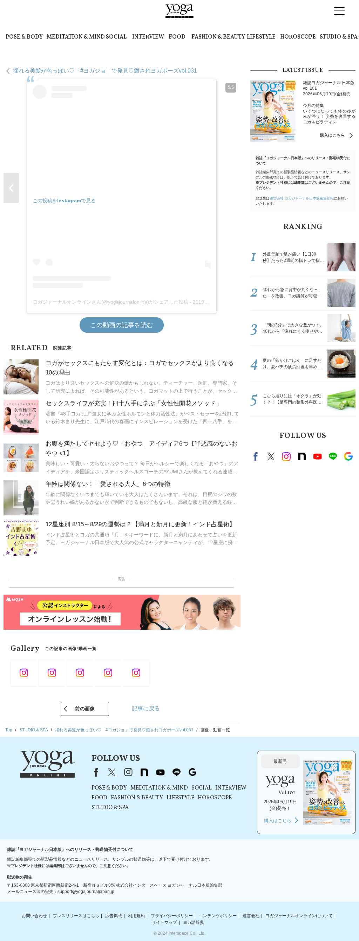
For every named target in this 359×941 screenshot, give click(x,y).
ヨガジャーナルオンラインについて (299, 915)
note (301, 456)
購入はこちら (332, 135)
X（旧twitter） (271, 456)
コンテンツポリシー (218, 915)
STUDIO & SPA (339, 37)
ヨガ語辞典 (193, 922)
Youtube (317, 456)
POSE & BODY (24, 37)
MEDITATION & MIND (76, 37)
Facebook (256, 456)
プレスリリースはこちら (76, 915)
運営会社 (251, 915)
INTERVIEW (148, 37)
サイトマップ (164, 922)
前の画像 (85, 708)
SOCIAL (116, 37)
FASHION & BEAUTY (218, 37)
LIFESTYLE (261, 37)
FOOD (177, 37)
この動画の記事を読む (121, 325)
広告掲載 (113, 915)
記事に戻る (146, 708)
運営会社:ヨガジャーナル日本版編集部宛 (302, 198)
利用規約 (136, 915)
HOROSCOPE (298, 37)
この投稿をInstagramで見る (64, 200)
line (332, 456)
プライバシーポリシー (172, 915)
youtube (160, 772)
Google (348, 456)
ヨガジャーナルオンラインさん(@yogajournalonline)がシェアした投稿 (110, 302)
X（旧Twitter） (111, 772)
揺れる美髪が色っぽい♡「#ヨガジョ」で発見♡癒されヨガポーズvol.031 (105, 71)
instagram (286, 456)
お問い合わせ (34, 915)
